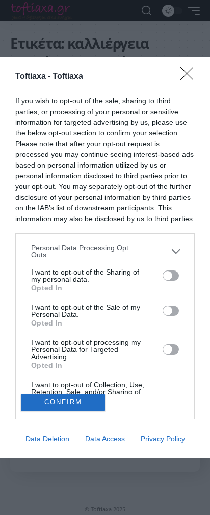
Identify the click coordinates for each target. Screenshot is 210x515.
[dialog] (105, 257)
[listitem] (105, 251)
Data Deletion (47, 439)
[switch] (171, 275)
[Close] (190, 77)
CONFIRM (63, 402)
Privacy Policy (163, 439)
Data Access (105, 439)
